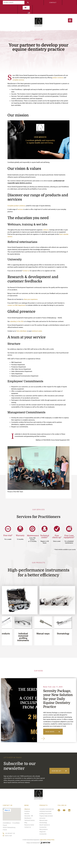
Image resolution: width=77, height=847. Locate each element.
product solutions (57, 77)
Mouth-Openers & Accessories (49, 634)
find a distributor (21, 331)
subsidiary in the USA (16, 321)
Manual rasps (9, 633)
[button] (34, 738)
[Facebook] (59, 810)
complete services (18, 80)
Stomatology (29, 633)
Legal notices (43, 839)
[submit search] (28, 2)
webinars (46, 230)
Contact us (26, 271)
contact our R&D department (16, 305)
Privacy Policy (50, 839)
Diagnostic (69, 633)
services (20, 209)
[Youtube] (64, 810)
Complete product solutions (16, 206)
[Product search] (13, 2)
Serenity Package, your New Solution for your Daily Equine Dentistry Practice (58, 699)
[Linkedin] (69, 810)
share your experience (30, 299)
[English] (25, 8)
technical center (37, 331)
